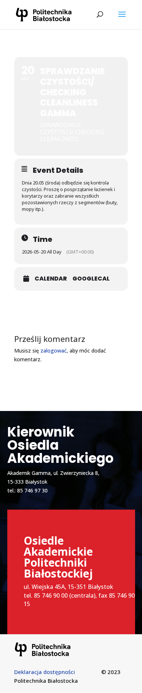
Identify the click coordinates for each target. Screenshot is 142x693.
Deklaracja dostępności (44, 671)
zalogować (53, 350)
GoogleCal (91, 278)
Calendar (51, 278)
